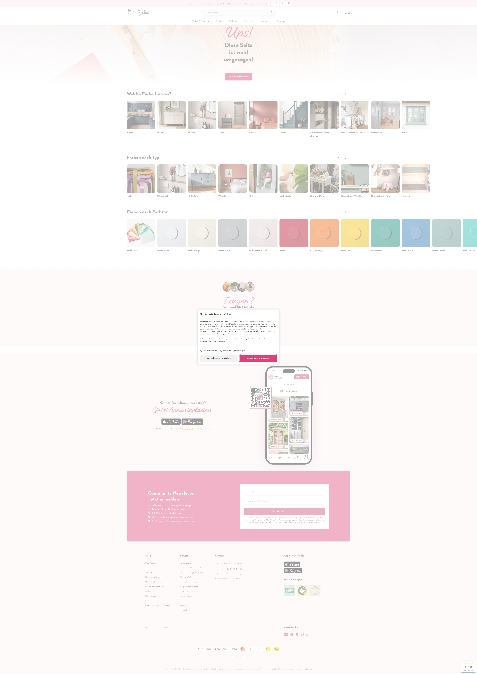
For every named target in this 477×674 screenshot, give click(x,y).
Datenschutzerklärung (210, 350)
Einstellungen (240, 350)
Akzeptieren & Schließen (258, 358)
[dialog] (238, 337)
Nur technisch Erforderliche (219, 358)
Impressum (227, 350)
